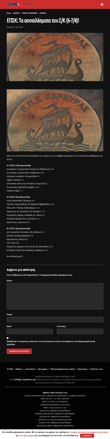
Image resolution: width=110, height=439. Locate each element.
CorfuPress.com (96, 369)
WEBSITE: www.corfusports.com (55, 393)
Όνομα (10, 314)
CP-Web (10, 369)
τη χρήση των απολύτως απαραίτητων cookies (89, 432)
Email (10, 326)
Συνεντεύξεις (30, 369)
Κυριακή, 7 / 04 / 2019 (15, 27)
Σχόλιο (10, 280)
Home (9, 13)
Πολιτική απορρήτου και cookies (62, 369)
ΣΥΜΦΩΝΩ (87, 436)
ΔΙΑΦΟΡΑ (42, 13)
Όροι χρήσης (42, 369)
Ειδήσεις (19, 369)
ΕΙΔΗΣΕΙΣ (16, 13)
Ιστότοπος (61, 326)
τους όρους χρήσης (27, 435)
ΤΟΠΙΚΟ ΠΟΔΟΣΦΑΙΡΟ (29, 13)
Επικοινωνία (82, 369)
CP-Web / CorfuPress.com (25, 380)
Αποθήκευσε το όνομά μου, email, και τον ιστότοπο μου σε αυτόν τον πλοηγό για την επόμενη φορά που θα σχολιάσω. (51, 342)
